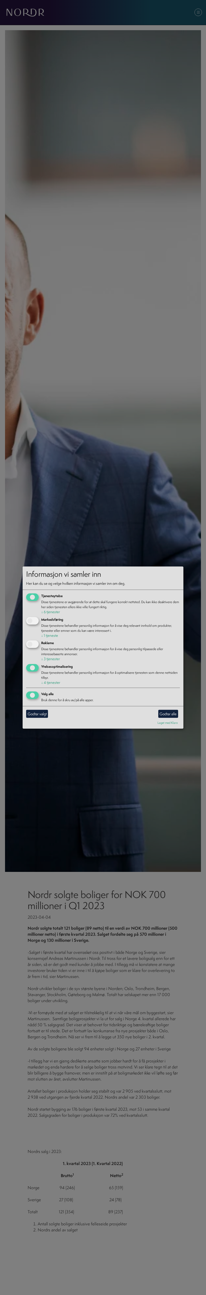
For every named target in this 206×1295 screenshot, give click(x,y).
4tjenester (50, 682)
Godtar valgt (37, 714)
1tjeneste (49, 635)
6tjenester (50, 611)
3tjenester (50, 659)
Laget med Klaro (168, 723)
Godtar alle (168, 714)
